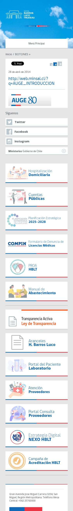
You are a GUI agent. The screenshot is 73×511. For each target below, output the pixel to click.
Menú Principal (36, 43)
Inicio (8, 54)
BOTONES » (22, 54)
